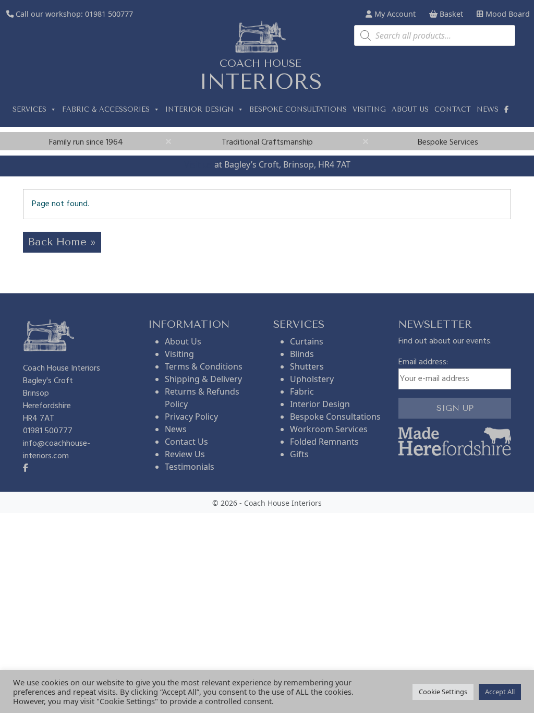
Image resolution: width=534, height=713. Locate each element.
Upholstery (312, 379)
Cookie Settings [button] (443, 691)
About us (410, 109)
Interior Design (199, 109)
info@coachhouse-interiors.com (56, 450)
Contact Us (186, 441)
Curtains (306, 341)
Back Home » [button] (62, 242)
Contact (452, 109)
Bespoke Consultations (298, 109)
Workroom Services (329, 429)
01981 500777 (109, 14)
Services (29, 109)
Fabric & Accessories (106, 109)
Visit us (198, 164)
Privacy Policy (191, 416)
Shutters (307, 366)
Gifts (299, 454)
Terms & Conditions (203, 366)
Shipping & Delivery (203, 379)
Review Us (185, 454)
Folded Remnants (324, 441)
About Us (183, 341)
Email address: (423, 362)
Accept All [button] (500, 691)
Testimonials (189, 466)
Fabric (302, 391)
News (488, 109)
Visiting (369, 109)
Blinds (302, 354)
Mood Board (506, 14)
